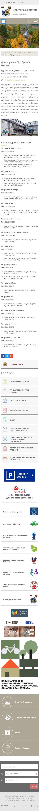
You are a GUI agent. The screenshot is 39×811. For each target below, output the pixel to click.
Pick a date (36, 774)
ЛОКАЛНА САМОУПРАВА (12, 800)
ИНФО (23, 800)
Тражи (34, 787)
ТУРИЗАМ (31, 796)
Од (2, 774)
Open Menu (3, 21)
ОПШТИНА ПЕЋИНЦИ (11, 796)
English (5, 2)
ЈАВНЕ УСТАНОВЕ (27, 798)
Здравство (30, 52)
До (2, 780)
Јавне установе (21, 52)
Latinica (22, 2)
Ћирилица (13, 2)
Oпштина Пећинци (8, 52)
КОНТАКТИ (30, 800)
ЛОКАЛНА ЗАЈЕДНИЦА (13, 798)
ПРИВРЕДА (23, 796)
